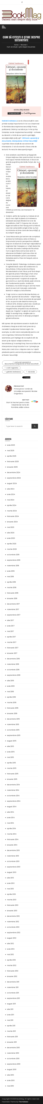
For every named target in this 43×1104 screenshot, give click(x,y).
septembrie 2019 (13, 560)
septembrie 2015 (13, 735)
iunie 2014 (11, 817)
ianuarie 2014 (12, 845)
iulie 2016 (10, 680)
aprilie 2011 (11, 1026)
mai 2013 (10, 889)
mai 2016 (10, 691)
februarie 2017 (12, 648)
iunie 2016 (10, 686)
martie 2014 (11, 834)
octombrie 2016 (13, 670)
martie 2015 (11, 768)
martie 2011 (11, 1031)
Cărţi (21, 110)
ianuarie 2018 (12, 598)
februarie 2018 (12, 593)
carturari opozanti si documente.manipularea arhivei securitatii (21, 363)
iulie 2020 (10, 533)
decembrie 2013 (13, 850)
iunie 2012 (10, 949)
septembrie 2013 (13, 867)
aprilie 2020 (11, 544)
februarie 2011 (12, 1036)
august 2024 (12, 483)
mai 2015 (10, 757)
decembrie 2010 (13, 1047)
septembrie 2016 (13, 675)
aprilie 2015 (11, 763)
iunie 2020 (11, 538)
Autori (16, 110)
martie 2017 (11, 642)
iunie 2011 (10, 1015)
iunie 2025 (11, 445)
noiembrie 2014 (13, 790)
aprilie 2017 (11, 637)
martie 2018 (11, 587)
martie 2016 (11, 702)
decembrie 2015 (13, 719)
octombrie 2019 (13, 554)
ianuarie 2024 (12, 522)
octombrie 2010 (13, 1058)
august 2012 (11, 938)
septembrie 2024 (14, 478)
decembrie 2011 (13, 982)
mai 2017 (10, 631)
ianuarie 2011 (12, 1042)
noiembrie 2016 (13, 664)
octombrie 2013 (13, 861)
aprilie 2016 (11, 697)
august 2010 (11, 1069)
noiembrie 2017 (13, 609)
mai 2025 (10, 450)
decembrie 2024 (13, 472)
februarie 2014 (12, 839)
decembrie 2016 (13, 659)
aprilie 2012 (11, 960)
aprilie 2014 (11, 828)
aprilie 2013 (11, 894)
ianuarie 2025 (12, 467)
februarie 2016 (12, 708)
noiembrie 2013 (13, 856)
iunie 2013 (10, 883)
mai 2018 (10, 576)
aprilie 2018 (11, 582)
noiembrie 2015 (13, 724)
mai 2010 (10, 1086)
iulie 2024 (10, 489)
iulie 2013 (10, 878)
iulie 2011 (10, 1009)
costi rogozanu (12, 368)
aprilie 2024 (11, 505)
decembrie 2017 (13, 604)
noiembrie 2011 (12, 987)
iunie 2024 (11, 494)
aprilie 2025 (11, 456)
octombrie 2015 (13, 730)
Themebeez (23, 1102)
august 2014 (11, 806)
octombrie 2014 (13, 795)
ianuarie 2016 (12, 713)
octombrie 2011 (13, 993)
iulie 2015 (10, 746)
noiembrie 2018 (13, 565)
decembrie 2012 (13, 916)
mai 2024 (10, 500)
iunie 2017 (10, 626)
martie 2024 (12, 511)
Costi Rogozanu (29, 113)
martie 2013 (11, 900)
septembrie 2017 (13, 615)
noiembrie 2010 (13, 1053)
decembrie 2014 (13, 785)
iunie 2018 (10, 571)
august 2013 (11, 872)
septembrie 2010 (13, 1064)
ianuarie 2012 (12, 976)
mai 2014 (10, 823)
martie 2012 (11, 965)
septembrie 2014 (13, 801)
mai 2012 (10, 954)
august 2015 (11, 741)
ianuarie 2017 (12, 653)
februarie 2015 (12, 774)
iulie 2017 (10, 620)
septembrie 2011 (13, 998)
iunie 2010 (10, 1080)
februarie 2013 (12, 905)
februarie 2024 (13, 516)
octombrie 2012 (13, 927)
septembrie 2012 (13, 932)
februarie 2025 (13, 461)
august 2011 (11, 1004)
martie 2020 (12, 549)
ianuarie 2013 (12, 911)
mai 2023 (10, 527)
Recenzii (26, 110)
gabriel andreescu (13, 372)
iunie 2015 (10, 752)
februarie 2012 (12, 971)
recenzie (31, 372)
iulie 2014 (10, 812)
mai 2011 (10, 1020)
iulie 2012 (10, 943)
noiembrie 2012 (13, 921)
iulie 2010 (10, 1075)
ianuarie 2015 (12, 779)
